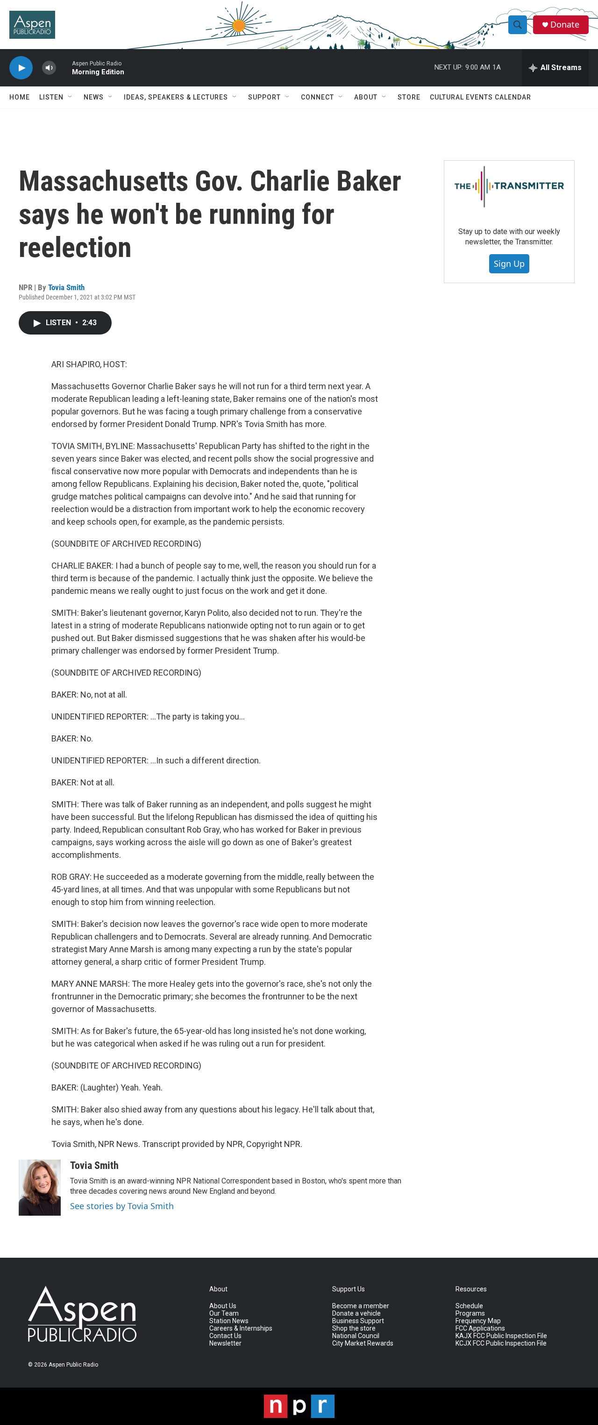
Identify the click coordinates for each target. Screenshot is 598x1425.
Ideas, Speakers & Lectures (176, 97)
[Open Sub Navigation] (70, 97)
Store (409, 97)
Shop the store (354, 1328)
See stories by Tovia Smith (122, 1205)
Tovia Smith (66, 287)
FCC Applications (480, 1328)
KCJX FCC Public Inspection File (501, 1343)
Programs (470, 1313)
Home (19, 97)
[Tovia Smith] (40, 1188)
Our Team (224, 1313)
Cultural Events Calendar (480, 97)
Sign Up (509, 263)
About (365, 97)
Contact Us (225, 1336)
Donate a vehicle (356, 1313)
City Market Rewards (362, 1343)
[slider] (64, 67)
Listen (51, 97)
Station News (229, 1321)
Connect (317, 97)
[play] (21, 68)
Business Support (358, 1321)
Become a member (360, 1306)
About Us (222, 1306)
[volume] (49, 67)
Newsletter (225, 1343)
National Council (355, 1336)
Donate (564, 24)
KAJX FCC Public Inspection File (501, 1336)
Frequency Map (478, 1321)
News (94, 97)
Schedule (469, 1306)
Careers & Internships (240, 1328)
